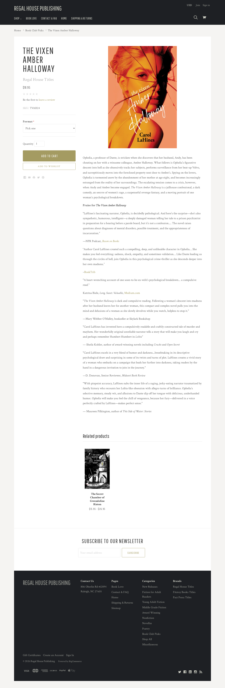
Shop (17, 18)
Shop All (147, 639)
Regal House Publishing (43, 661)
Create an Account (53, 655)
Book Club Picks (151, 634)
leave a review (47, 100)
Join (198, 5)
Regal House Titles (183, 587)
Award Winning (151, 613)
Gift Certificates (32, 655)
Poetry (146, 629)
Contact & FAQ (49, 18)
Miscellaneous (150, 644)
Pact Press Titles (182, 597)
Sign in (206, 5)
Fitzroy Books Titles (184, 592)
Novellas (147, 623)
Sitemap (116, 608)
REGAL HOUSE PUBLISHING (38, 8)
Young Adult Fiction (153, 602)
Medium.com (132, 293)
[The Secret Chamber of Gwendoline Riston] (97, 469)
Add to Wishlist (49, 166)
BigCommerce (75, 661)
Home (64, 18)
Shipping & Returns (81, 18)
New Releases (150, 587)
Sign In (70, 655)
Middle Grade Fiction (154, 607)
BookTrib (89, 272)
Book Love (31, 18)
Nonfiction (148, 618)
